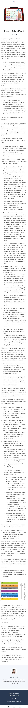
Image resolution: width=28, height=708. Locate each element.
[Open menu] (2, 2)
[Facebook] (8, 706)
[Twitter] (14, 706)
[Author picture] (14, 671)
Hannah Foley (14, 677)
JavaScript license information (14, 701)
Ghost (17, 695)
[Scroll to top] (20, 706)
